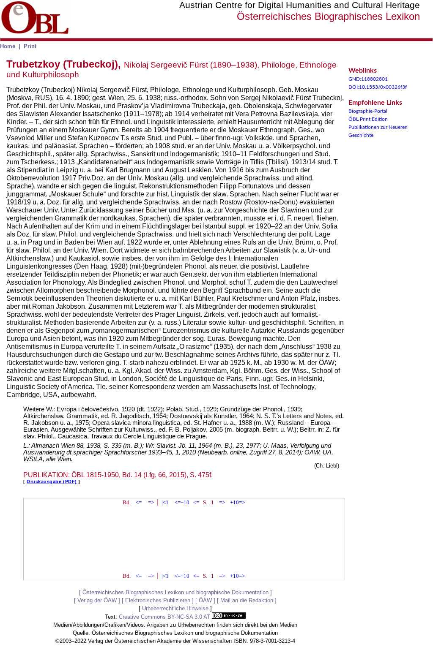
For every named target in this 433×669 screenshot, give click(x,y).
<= (139, 502)
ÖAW (205, 600)
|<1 (165, 502)
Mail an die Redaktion (246, 600)
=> (151, 502)
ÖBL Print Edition (368, 119)
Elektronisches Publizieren (157, 600)
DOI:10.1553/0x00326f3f (377, 87)
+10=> (237, 502)
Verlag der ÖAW (97, 600)
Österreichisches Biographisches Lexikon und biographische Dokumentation (175, 592)
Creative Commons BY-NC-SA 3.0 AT (165, 617)
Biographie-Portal (367, 111)
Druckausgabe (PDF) (52, 481)
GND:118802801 (368, 79)
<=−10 (182, 502)
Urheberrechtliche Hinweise (175, 608)
